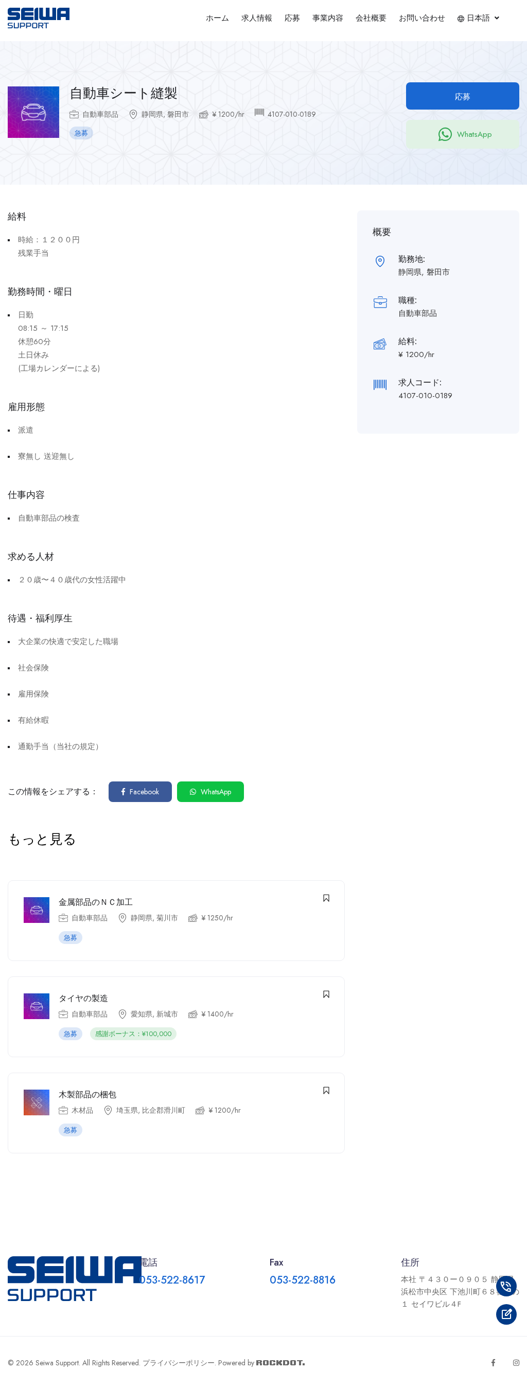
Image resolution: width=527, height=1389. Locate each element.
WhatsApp (474, 134)
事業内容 (327, 18)
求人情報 (256, 18)
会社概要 (371, 18)
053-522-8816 (303, 1280)
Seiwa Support (57, 1363)
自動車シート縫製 (123, 93)
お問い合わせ (422, 18)
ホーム (217, 18)
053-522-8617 (172, 1280)
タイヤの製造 (83, 998)
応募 (292, 18)
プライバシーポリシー (179, 1363)
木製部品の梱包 (87, 1094)
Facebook (143, 792)
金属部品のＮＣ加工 (96, 902)
